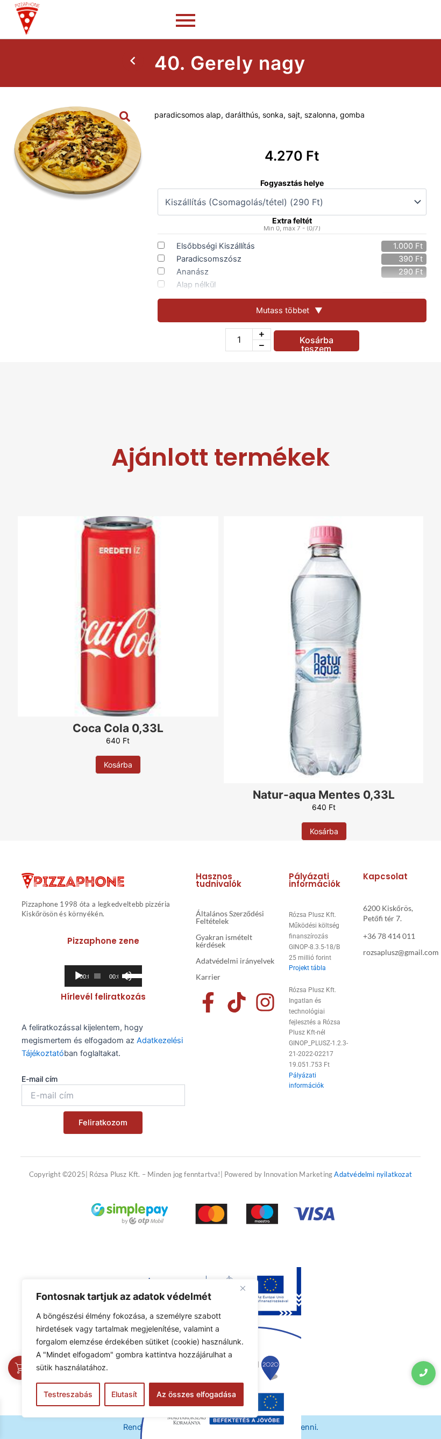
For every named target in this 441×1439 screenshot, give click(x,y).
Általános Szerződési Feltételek (230, 917)
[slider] (131, 975)
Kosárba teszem (316, 343)
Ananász (192, 272)
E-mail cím (40, 1078)
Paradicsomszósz (208, 259)
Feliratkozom (103, 1122)
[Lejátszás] (78, 976)
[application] (103, 976)
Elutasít (124, 1394)
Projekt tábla (307, 968)
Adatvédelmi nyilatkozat (373, 1174)
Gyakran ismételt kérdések (224, 940)
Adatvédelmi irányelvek (235, 960)
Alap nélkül (196, 285)
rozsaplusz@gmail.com (401, 952)
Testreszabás (68, 1394)
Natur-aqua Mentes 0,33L (324, 795)
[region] (140, 1348)
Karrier (208, 976)
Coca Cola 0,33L (118, 728)
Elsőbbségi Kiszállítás (215, 246)
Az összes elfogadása (196, 1394)
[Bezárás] (246, 1288)
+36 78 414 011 (389, 936)
